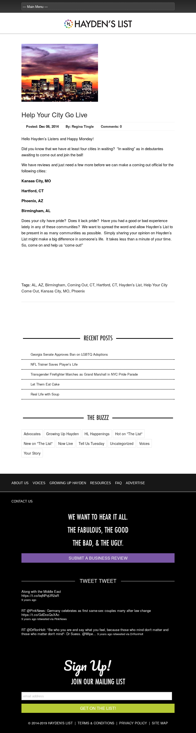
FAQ (118, 483)
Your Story (32, 453)
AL (34, 284)
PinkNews (60, 619)
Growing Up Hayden (62, 433)
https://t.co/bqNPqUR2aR (40, 596)
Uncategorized (121, 443)
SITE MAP (160, 723)
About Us (20, 483)
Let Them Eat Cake (45, 384)
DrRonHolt (136, 634)
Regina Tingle (83, 126)
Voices (144, 443)
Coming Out (77, 284)
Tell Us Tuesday (91, 443)
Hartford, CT (106, 284)
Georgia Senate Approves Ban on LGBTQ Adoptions (69, 354)
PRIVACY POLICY (133, 723)
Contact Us (22, 501)
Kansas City (51, 290)
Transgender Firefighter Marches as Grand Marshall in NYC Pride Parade (84, 374)
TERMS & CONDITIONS (96, 723)
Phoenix (78, 290)
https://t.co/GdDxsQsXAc (40, 615)
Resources (100, 483)
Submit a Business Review (98, 558)
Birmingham (55, 284)
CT (92, 284)
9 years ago (28, 600)
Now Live (65, 443)
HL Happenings (96, 433)
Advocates (32, 433)
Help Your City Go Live (54, 114)
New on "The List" (38, 443)
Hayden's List (130, 284)
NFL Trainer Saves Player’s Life (54, 364)
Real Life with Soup (45, 394)
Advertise (135, 483)
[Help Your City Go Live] (59, 100)
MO (66, 290)
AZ (40, 284)
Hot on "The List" (128, 433)
